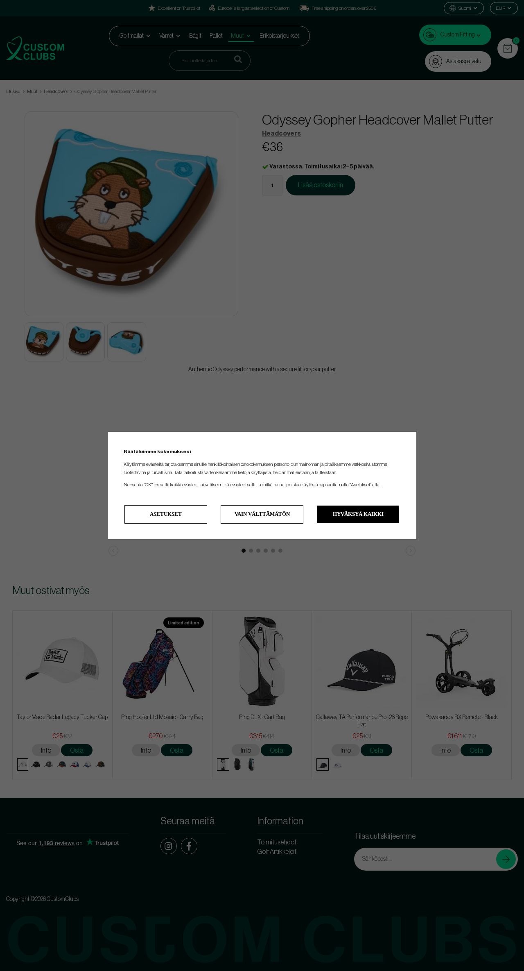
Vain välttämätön (262, 514)
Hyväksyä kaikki (358, 514)
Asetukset (166, 514)
